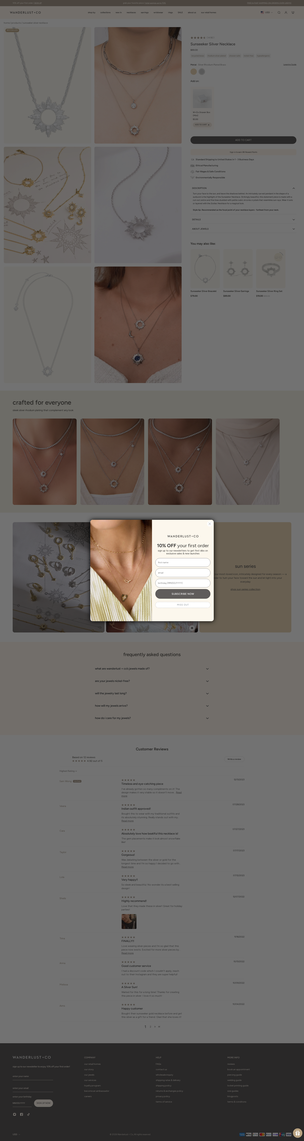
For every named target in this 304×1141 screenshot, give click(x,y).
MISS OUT (183, 604)
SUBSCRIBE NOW (183, 593)
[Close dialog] (209, 524)
